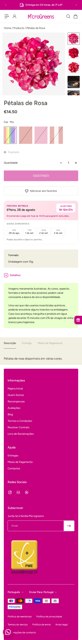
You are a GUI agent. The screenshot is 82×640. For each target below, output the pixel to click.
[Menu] (7, 16)
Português (14, 592)
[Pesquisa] (68, 16)
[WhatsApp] (27, 492)
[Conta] (14, 16)
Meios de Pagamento (50, 343)
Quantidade (11, 162)
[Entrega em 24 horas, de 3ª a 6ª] (41, 5)
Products (19, 28)
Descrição (10, 343)
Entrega (26, 343)
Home (8, 28)
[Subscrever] (69, 526)
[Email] (18, 492)
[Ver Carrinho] (75, 16)
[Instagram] (10, 492)
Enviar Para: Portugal (41, 592)
